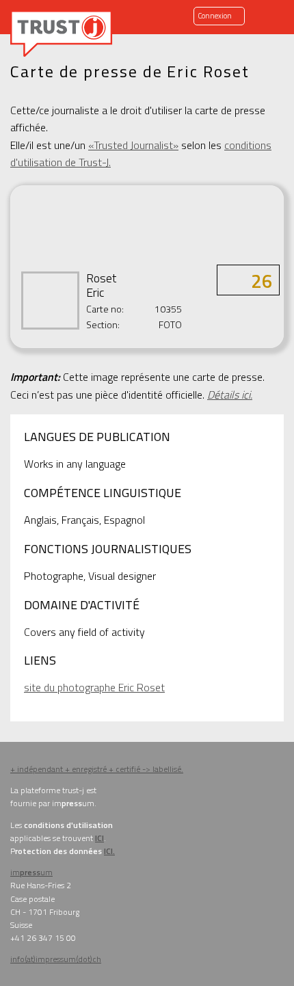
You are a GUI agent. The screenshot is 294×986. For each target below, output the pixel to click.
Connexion (215, 15)
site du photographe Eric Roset (94, 687)
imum (31, 872)
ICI (99, 837)
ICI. (109, 850)
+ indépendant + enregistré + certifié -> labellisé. (96, 768)
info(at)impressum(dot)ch (55, 958)
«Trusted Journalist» (133, 145)
